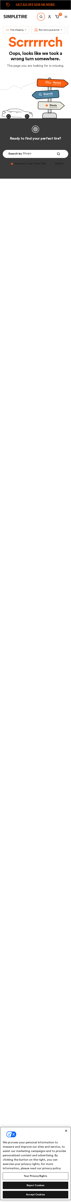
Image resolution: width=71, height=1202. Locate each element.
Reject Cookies (36, 1185)
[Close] (66, 1131)
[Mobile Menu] (66, 17)
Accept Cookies (35, 1194)
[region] (35, 1163)
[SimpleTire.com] (18, 17)
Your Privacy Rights (35, 1176)
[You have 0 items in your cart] (56, 17)
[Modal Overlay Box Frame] (35, 5)
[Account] (49, 17)
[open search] (41, 17)
